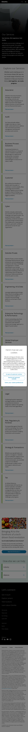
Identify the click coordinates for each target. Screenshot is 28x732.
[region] (14, 366)
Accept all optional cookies (14, 374)
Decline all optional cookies (14, 378)
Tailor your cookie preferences (14, 382)
